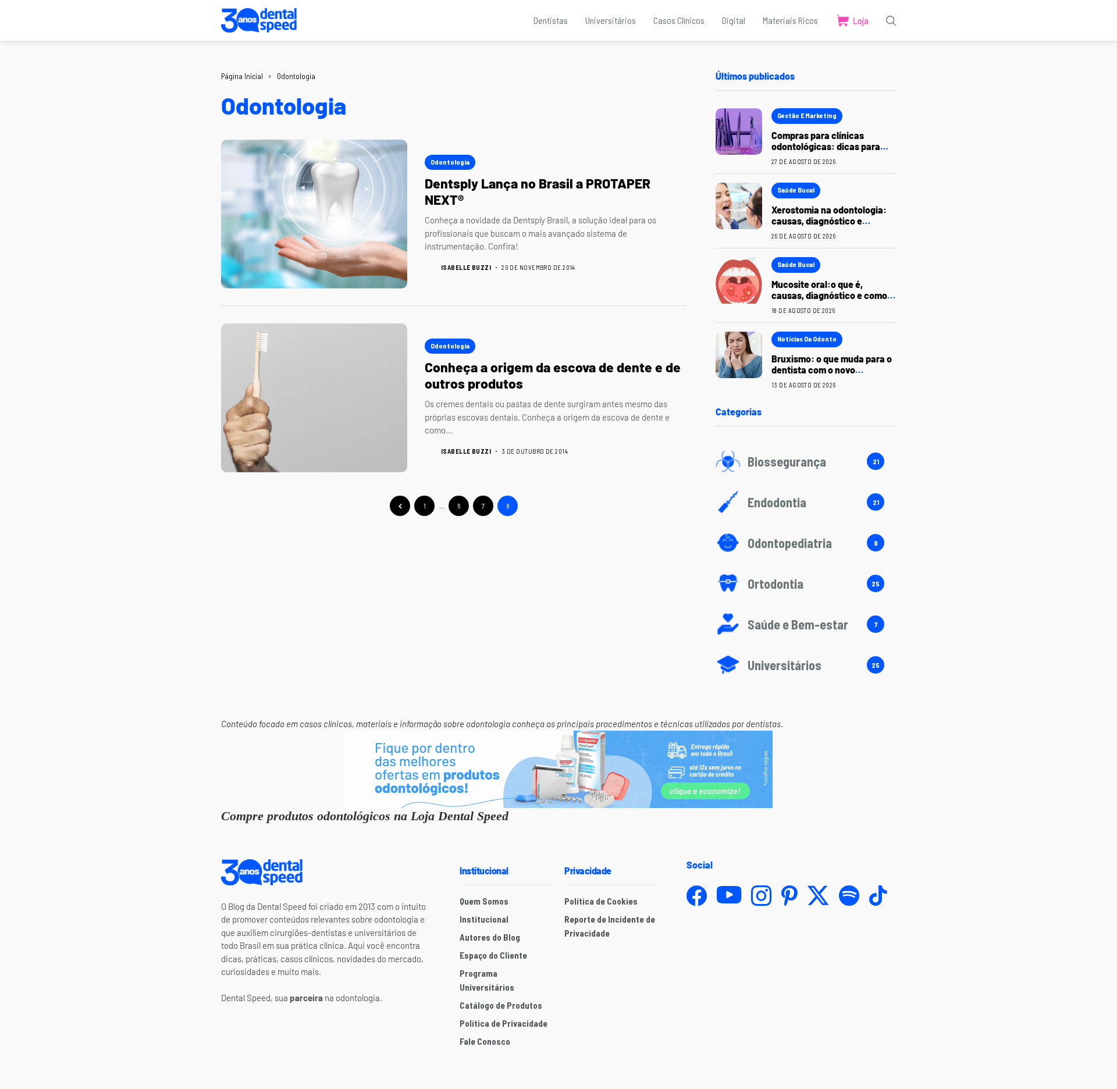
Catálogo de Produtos (501, 1005)
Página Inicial (242, 76)
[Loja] (852, 20)
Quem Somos (484, 901)
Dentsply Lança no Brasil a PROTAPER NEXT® (537, 191)
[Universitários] (806, 664)
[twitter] (818, 895)
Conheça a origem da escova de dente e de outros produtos (553, 375)
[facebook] (696, 895)
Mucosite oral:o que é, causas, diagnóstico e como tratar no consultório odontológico (829, 301)
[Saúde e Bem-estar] (806, 624)
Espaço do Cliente (493, 955)
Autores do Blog (490, 937)
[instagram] (761, 895)
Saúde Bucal (795, 190)
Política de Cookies (601, 901)
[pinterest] (789, 895)
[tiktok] (878, 895)
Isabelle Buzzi (466, 267)
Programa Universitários (487, 980)
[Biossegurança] (806, 461)
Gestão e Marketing (807, 115)
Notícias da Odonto (807, 338)
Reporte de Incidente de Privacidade (609, 926)
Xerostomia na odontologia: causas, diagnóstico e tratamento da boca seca (829, 220)
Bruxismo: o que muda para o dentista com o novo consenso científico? (831, 369)
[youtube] (729, 895)
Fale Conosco (485, 1041)
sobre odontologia (476, 723)
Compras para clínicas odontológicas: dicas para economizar (825, 146)
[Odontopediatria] (806, 542)
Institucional (484, 919)
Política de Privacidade (503, 1023)
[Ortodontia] (806, 583)
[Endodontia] (806, 502)
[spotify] (849, 895)
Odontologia (296, 76)
